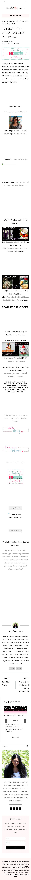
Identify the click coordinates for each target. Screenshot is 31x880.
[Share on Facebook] (2, 430)
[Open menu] (26, 1)
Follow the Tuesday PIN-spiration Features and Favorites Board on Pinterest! (15, 418)
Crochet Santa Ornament (15, 361)
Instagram (15, 134)
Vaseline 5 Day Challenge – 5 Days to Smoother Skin (24, 684)
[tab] (12, 737)
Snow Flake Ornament (15, 291)
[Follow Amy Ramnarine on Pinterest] (17, 668)
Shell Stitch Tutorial (6, 681)
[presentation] (15, 714)
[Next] (25, 721)
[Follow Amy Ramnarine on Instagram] (13, 668)
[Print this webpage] (2, 443)
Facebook (16, 131)
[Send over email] (2, 440)
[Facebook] (11, 15)
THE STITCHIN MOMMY (14, 874)
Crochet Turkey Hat (14, 358)
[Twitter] (14, 15)
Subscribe (15, 848)
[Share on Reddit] (2, 446)
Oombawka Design (20, 159)
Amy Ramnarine (7, 41)
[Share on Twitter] (2, 433)
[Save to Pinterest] (2, 436)
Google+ (24, 134)
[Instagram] (17, 15)
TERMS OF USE (22, 874)
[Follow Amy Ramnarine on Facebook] (10, 668)
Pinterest (7, 134)
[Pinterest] (20, 15)
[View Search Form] (4, 1)
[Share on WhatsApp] (2, 449)
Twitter (23, 131)
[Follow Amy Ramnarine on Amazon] (20, 668)
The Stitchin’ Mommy (19, 112)
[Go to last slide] (6, 721)
